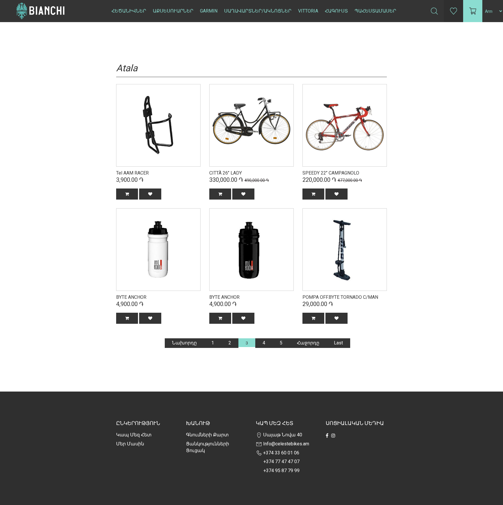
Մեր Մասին (130, 444)
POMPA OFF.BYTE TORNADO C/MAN (340, 297)
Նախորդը (184, 343)
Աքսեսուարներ (173, 11)
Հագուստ (336, 11)
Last (338, 343)
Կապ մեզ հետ (134, 435)
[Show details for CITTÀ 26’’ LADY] (251, 125)
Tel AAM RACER (132, 173)
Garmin (208, 11)
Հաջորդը (308, 343)
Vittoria (308, 11)
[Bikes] (158, 125)
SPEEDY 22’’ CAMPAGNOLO (330, 173)
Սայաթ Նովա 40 (282, 435)
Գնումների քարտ (207, 435)
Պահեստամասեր (375, 11)
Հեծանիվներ (128, 11)
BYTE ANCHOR (131, 297)
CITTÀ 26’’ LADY (225, 173)
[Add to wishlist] (150, 194)
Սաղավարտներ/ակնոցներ (257, 11)
